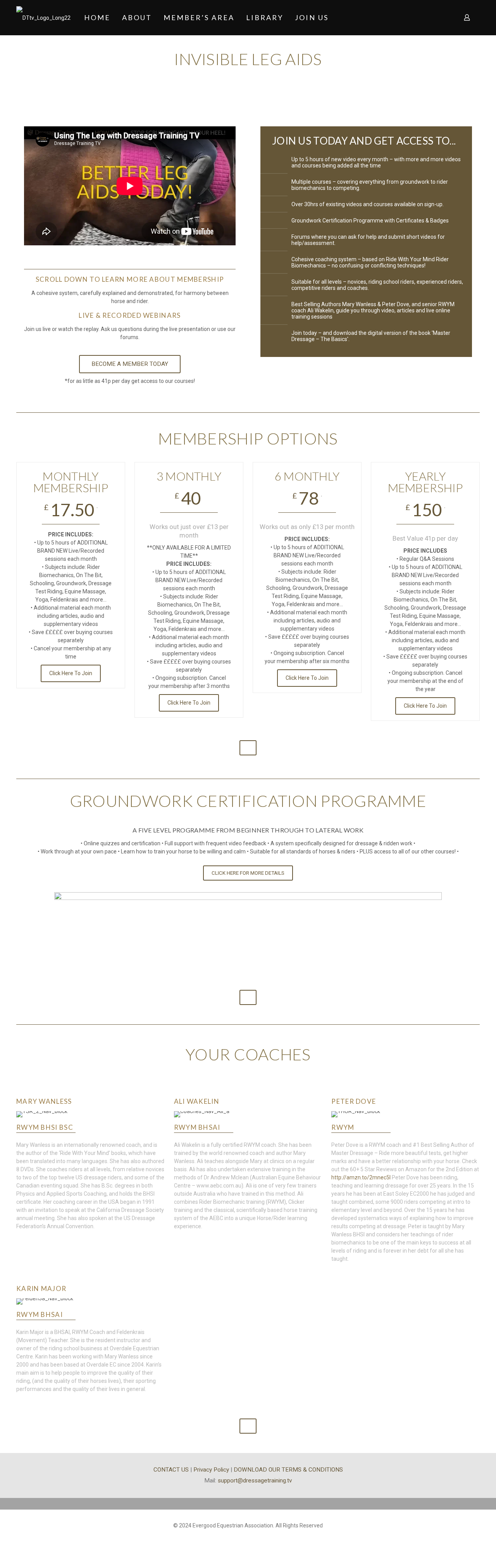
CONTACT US (171, 1469)
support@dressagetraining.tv (255, 1480)
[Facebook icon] (248, 1537)
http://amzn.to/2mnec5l (361, 1177)
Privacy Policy (211, 1469)
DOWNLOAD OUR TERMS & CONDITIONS (288, 1469)
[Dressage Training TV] (43, 17)
